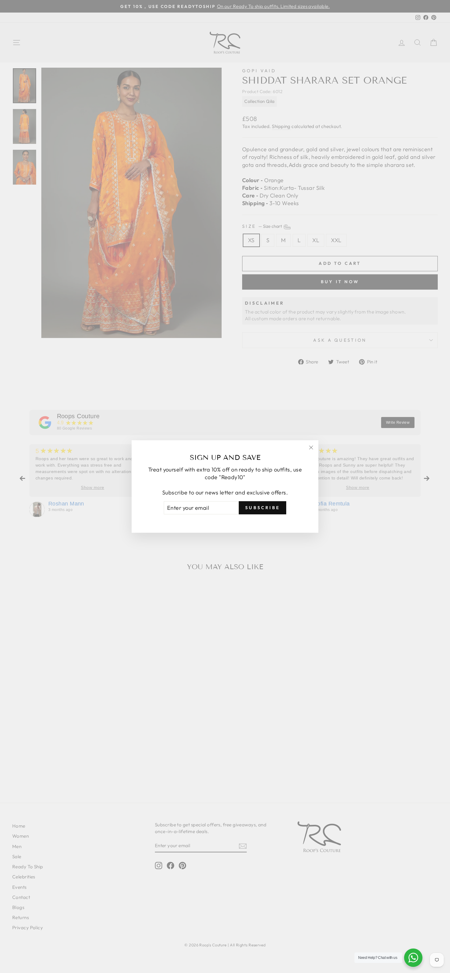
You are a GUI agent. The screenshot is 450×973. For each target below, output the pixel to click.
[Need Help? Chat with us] (413, 958)
